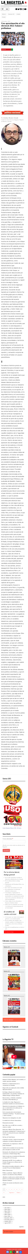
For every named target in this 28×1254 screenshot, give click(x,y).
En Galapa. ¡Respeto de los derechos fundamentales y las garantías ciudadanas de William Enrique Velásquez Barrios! (13, 1093)
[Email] (17, 1252)
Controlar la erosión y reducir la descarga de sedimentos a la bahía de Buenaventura (13, 1140)
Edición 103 (7, 971)
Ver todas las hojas (9, 932)
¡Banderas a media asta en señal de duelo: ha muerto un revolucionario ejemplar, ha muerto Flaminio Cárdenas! (14, 1178)
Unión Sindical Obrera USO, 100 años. (12, 828)
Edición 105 (7, 947)
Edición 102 (7, 995)
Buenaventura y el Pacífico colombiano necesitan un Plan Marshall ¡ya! (12, 1098)
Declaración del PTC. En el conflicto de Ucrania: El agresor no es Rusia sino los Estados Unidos (12, 1162)
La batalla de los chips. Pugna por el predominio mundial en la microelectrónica (13, 1102)
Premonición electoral (8, 1123)
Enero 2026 (7, 1216)
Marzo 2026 (7, 1214)
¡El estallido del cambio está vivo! (10, 913)
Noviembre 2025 (8, 1219)
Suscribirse (6, 850)
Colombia (18, 14)
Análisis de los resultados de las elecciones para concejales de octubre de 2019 (13, 1148)
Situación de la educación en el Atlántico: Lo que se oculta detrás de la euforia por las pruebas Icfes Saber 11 (13, 1107)
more (4, 1197)
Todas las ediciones (8, 1020)
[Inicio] (14, 3)
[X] (14, 1252)
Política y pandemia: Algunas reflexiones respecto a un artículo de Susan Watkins (12, 1173)
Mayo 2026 (7, 1211)
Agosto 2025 (7, 1223)
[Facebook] (7, 1252)
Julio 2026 (7, 1207)
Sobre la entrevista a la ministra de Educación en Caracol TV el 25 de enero (14, 1157)
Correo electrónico (7, 839)
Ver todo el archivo (8, 1231)
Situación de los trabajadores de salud (12, 1118)
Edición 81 (4, 14)
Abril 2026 (7, 1213)
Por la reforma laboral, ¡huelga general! (12, 873)
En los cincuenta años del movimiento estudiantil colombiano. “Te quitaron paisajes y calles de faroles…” (14, 1113)
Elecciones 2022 (11, 14)
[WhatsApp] (11, 1252)
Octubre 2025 (7, 1221)
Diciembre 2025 (8, 1218)
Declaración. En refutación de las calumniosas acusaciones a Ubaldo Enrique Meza (14, 1152)
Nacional (3, 17)
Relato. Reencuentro (8, 1170)
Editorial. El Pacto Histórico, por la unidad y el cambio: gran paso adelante (14, 1080)
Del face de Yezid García (9, 1137)
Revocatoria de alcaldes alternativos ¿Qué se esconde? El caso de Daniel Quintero (13, 1167)
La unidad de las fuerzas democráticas (12, 1120)
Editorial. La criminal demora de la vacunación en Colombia (11, 1084)
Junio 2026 (7, 1209)
